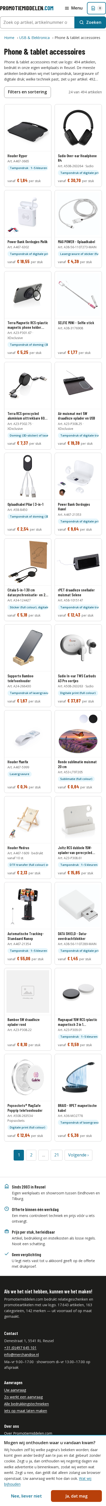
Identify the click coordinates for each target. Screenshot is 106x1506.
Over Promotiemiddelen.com (28, 1433)
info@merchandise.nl (21, 1354)
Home (9, 37)
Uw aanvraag (15, 1390)
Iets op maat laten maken (25, 1410)
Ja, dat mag (76, 1496)
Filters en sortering (27, 92)
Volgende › (78, 1155)
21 (56, 1155)
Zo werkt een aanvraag (23, 1396)
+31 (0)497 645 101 (20, 1347)
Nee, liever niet (26, 1496)
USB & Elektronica (34, 37)
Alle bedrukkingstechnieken (26, 1403)
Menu (77, 8)
